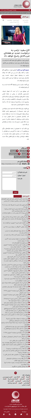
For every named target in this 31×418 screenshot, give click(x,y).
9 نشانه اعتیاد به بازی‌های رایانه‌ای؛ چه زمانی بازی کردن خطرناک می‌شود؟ (16, 351)
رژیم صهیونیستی (7, 377)
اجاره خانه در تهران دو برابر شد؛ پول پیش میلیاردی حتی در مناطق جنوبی (16, 288)
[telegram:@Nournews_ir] (15, 415)
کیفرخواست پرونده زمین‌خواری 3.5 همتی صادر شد (15, 265)
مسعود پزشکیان (12, 383)
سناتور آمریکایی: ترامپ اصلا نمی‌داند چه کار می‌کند (15, 217)
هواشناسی (26, 383)
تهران (20, 383)
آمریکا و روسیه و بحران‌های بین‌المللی (19, 321)
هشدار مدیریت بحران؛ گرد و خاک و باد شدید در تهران (17, 236)
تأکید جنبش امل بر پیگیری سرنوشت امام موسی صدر (17, 202)
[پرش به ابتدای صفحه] (15, 373)
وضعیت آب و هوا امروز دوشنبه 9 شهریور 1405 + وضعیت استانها (16, 334)
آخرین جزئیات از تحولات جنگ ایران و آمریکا (17, 319)
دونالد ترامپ (23, 151)
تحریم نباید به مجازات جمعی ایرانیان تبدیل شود (16, 303)
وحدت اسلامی (25, 385)
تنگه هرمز (16, 377)
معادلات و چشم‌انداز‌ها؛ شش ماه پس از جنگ (17, 313)
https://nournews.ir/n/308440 (10, 164)
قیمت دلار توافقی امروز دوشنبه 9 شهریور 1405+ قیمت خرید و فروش (17, 292)
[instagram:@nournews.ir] (27, 415)
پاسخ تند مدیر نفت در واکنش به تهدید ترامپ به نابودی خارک (17, 262)
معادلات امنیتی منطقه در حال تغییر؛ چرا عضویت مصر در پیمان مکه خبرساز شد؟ (16, 276)
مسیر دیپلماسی (14, 154)
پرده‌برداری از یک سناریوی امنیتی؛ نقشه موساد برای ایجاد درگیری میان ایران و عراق (16, 284)
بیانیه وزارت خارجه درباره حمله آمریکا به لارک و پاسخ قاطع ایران (15, 324)
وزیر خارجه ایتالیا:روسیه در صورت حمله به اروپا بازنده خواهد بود (17, 363)
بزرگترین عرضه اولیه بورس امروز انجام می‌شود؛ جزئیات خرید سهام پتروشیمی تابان (17, 210)
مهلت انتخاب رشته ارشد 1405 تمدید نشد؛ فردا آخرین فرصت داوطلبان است (17, 280)
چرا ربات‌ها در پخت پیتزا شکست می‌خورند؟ (17, 349)
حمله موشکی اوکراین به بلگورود (20, 366)
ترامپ (27, 379)
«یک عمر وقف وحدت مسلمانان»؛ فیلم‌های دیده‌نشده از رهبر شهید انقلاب (18, 359)
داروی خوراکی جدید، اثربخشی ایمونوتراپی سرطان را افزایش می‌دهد (16, 338)
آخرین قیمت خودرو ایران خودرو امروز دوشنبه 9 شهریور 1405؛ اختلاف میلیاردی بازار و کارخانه (17, 250)
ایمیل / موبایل (21, 175)
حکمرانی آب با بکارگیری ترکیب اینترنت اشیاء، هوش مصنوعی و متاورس (16, 346)
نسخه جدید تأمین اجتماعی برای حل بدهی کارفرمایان (15, 199)
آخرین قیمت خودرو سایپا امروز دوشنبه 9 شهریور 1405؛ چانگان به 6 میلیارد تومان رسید (17, 246)
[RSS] (9, 415)
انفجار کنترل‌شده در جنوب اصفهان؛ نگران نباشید (16, 259)
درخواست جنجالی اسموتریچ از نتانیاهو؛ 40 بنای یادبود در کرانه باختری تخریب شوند (17, 272)
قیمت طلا (10, 381)
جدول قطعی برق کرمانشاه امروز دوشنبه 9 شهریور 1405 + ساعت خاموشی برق (16, 254)
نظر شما (20, 179)
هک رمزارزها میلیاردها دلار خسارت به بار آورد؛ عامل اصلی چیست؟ (16, 220)
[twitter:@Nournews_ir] (21, 415)
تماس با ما (7, 412)
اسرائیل (22, 379)
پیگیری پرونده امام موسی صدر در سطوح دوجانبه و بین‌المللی (16, 214)
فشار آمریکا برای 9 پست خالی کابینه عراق (18, 257)
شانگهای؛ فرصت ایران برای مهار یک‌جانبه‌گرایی (17, 327)
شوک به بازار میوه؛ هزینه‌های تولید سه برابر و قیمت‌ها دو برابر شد (17, 232)
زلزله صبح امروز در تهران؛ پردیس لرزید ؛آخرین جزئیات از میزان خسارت (17, 240)
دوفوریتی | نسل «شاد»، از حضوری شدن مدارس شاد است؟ (15, 316)
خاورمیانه (13, 151)
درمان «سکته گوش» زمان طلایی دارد (19, 341)
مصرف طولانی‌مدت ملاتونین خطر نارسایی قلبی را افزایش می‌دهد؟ (16, 355)
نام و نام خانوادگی (22, 172)
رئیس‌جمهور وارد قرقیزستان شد (20, 243)
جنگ (4, 379)
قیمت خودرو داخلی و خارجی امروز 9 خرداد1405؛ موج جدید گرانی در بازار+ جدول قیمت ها (17, 300)
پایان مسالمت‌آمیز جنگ (21, 157)
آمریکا (27, 377)
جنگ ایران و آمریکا (12, 379)
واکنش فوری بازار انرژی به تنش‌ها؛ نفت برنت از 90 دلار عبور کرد (16, 206)
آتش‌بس (24, 154)
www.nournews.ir (15, 409)
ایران (22, 377)
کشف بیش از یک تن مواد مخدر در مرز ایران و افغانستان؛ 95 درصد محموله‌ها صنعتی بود (17, 268)
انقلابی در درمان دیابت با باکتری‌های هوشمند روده (15, 343)
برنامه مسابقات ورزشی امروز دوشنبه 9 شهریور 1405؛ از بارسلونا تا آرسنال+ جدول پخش (15, 306)
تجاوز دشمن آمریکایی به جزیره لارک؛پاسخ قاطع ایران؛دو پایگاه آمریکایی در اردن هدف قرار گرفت (17, 310)
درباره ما (24, 412)
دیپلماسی (17, 381)
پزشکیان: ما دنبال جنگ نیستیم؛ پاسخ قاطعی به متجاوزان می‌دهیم (17, 330)
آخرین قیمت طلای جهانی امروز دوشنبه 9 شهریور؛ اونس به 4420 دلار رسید (16, 296)
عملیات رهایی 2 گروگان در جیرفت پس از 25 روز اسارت (16, 228)
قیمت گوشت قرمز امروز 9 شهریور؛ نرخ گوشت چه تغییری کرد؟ (16, 224)
